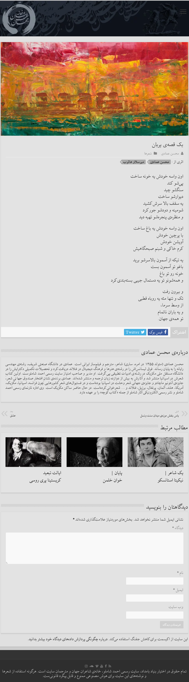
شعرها (148, 153)
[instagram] (86, 666)
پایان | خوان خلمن (112, 476)
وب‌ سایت (176, 607)
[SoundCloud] (91, 666)
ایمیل (178, 590)
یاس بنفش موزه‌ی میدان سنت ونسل (159, 414)
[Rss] (110, 666)
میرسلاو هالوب (133, 162)
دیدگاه (177, 528)
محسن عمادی (170, 153)
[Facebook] (105, 666)
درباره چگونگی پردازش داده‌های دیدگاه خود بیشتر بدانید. (68, 639)
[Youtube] (101, 666)
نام (180, 573)
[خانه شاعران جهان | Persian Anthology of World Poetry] (94, 18)
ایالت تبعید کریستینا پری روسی (45, 476)
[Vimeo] (97, 666)
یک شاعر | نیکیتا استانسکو (170, 476)
